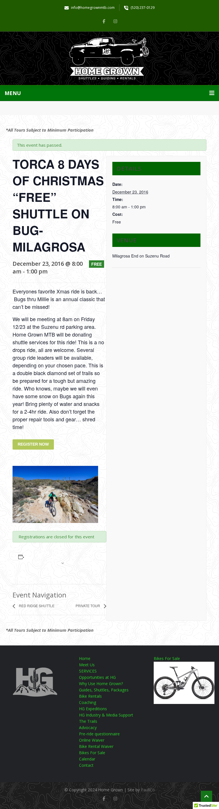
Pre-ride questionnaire (99, 733)
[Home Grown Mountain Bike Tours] (109, 58)
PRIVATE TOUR (88, 605)
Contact (86, 765)
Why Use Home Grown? (101, 683)
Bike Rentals (90, 696)
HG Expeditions (93, 708)
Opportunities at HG (97, 677)
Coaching (87, 702)
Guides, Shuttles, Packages (104, 690)
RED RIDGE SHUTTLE (36, 605)
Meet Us (87, 664)
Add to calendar (38, 563)
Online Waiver (91, 740)
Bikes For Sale (92, 752)
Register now (33, 444)
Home (84, 658)
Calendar (87, 759)
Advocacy (88, 727)
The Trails (88, 721)
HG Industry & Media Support (106, 715)
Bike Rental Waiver (96, 746)
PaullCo (148, 789)
